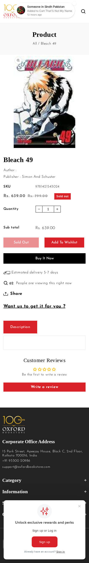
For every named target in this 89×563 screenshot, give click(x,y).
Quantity (10, 209)
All (35, 43)
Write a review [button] (44, 387)
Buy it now (44, 258)
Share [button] (16, 294)
